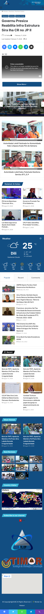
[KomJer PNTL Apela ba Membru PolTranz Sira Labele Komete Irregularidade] (11, 361)
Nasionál (5, 16)
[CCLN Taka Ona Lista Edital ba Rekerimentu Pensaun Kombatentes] (11, 388)
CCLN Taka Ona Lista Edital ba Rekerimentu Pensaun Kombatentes (10, 398)
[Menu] (1, 7)
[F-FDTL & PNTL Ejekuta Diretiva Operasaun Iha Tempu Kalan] (22, 475)
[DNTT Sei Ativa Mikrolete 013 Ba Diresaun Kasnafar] (35, 467)
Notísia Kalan (22, 99)
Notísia (11, 11)
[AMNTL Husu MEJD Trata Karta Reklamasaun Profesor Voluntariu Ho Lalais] (22, 467)
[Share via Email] (31, 47)
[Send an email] (11, 35)
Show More (21, 84)
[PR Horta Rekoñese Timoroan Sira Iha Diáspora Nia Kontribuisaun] (11, 193)
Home (5, 11)
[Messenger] (15, 47)
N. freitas (7, 35)
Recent (21, 278)
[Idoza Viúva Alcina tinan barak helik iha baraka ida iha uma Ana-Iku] (35, 459)
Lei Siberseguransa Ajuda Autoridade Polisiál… (9, 225)
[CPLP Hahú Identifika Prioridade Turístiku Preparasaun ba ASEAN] (32, 214)
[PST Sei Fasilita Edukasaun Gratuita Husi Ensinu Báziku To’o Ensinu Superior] (8, 459)
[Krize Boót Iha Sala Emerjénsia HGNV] (8, 340)
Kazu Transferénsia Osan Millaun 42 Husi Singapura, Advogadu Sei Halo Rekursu (22, 106)
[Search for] (43, 7)
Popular (7, 278)
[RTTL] (22, 2)
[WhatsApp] (20, 47)
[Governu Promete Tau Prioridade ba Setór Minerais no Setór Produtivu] (32, 193)
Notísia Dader (19, 11)
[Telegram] (26, 47)
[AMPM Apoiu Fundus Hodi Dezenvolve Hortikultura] (8, 288)
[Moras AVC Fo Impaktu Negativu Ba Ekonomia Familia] (22, 459)
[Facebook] (4, 47)
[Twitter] (9, 47)
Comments (35, 278)
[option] (22, 104)
